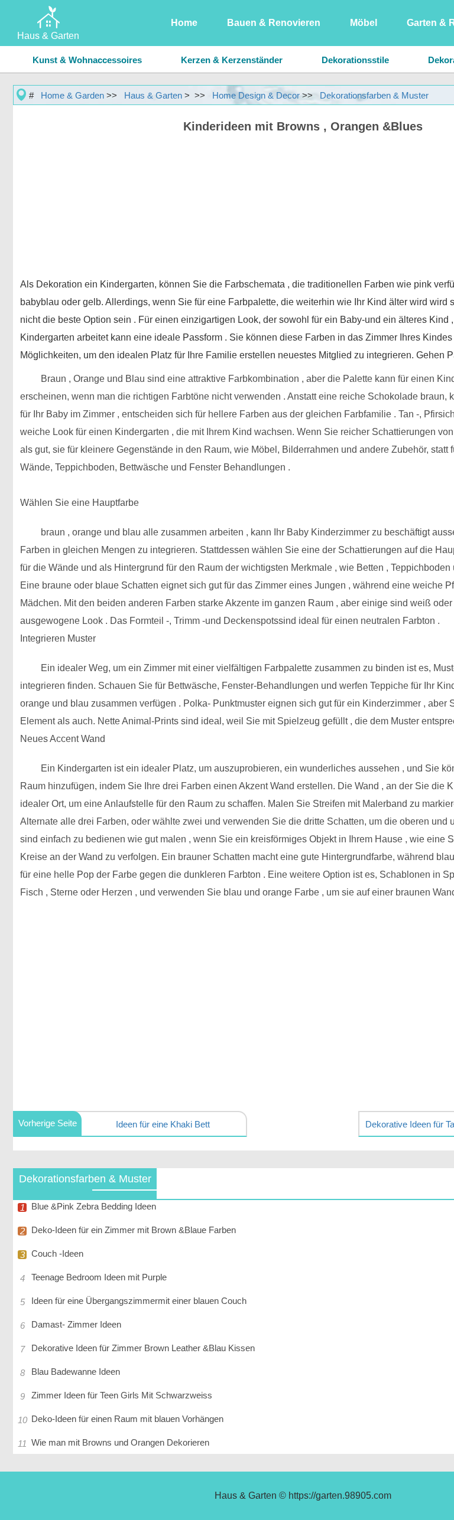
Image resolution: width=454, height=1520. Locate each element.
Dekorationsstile (355, 60)
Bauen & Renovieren (273, 23)
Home (184, 23)
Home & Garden (72, 95)
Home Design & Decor (256, 95)
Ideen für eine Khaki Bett (163, 1124)
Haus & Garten (153, 95)
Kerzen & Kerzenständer (232, 60)
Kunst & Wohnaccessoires (87, 60)
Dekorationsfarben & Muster (374, 95)
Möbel (363, 23)
